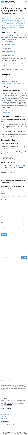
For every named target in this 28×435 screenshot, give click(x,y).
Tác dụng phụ (19, 23)
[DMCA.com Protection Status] (8, 405)
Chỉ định (23, 20)
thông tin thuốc (6, 402)
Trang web (3, 228)
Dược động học (22, 25)
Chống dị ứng (6, 112)
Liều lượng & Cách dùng (18, 22)
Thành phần (17, 18)
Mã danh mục (4, 418)
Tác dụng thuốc (11, 172)
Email (2, 222)
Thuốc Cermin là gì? (7, 18)
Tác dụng (16, 20)
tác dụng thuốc (20, 402)
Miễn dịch (12, 51)
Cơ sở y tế (14, 400)
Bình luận (3, 199)
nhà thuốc (19, 165)
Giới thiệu (3, 410)
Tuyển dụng (3, 416)
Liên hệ (2, 412)
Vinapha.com (9, 1)
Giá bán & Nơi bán (15, 27)
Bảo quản (5, 27)
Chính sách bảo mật (5, 414)
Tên (2, 216)
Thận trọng (11, 23)
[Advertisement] (14, 246)
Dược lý (15, 25)
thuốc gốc (14, 403)
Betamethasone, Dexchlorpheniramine (13, 83)
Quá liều (4, 23)
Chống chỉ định (6, 22)
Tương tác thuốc (6, 25)
